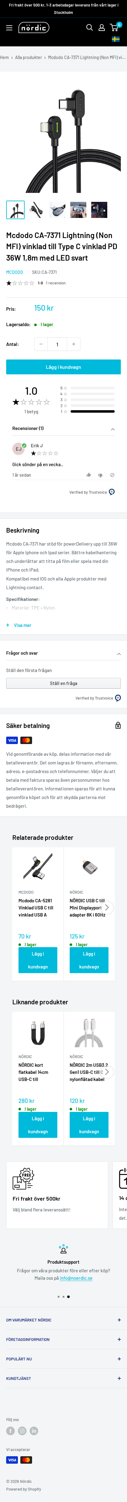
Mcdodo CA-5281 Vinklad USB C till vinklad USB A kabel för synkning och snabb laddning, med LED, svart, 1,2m (37, 908)
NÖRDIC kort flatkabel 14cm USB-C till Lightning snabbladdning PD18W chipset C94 (37, 1072)
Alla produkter (28, 57)
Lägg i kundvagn (63, 367)
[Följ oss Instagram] (22, 1431)
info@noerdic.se (76, 1278)
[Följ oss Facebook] (10, 1431)
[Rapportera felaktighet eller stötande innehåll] (112, 475)
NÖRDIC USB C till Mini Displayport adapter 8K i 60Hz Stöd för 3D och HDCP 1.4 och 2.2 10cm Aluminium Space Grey (87, 908)
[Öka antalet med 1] (73, 344)
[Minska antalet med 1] (41, 344)
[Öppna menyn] (9, 27)
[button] (63, 429)
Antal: (12, 344)
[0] (114, 27)
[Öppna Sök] (89, 27)
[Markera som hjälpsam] (89, 475)
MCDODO (14, 272)
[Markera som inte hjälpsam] (101, 475)
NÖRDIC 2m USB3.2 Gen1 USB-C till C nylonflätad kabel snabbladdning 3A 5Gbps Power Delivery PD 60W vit (89, 1072)
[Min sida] (102, 27)
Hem (4, 57)
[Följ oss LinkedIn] (34, 1431)
